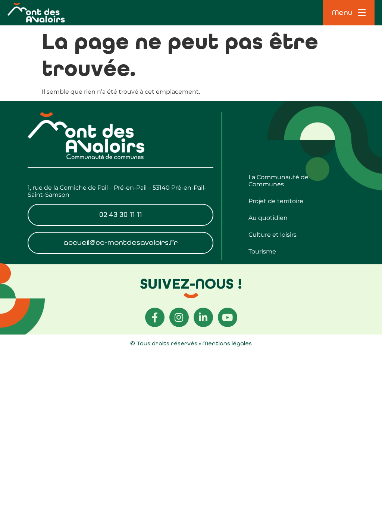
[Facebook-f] (155, 317)
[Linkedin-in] (203, 317)
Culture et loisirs (272, 234)
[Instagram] (179, 317)
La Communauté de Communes (278, 181)
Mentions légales (227, 343)
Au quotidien (268, 217)
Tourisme (262, 251)
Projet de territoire (275, 201)
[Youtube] (227, 317)
